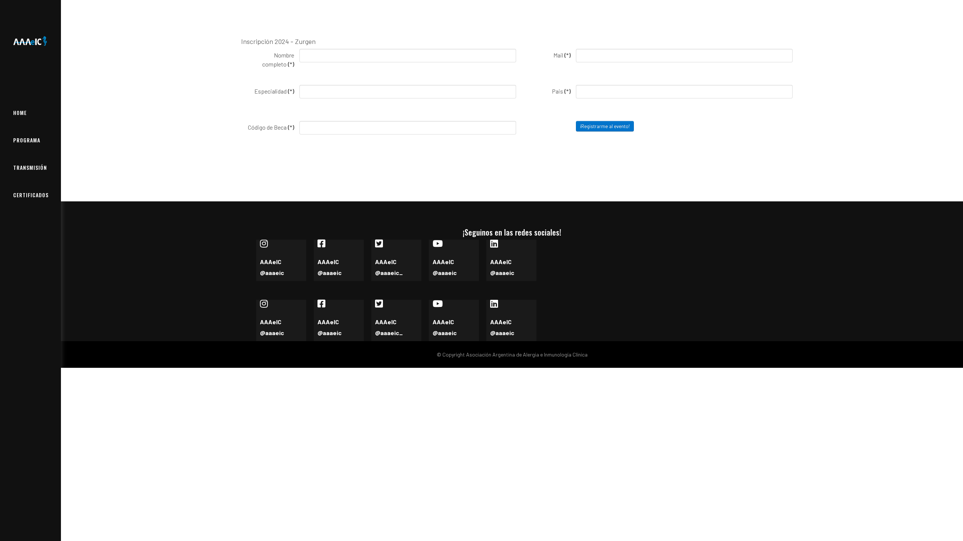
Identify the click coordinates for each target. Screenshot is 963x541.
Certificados (31, 195)
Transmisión (30, 167)
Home (20, 112)
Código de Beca (271, 127)
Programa (26, 140)
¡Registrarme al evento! (605, 126)
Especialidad (274, 91)
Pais (561, 91)
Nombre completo (278, 59)
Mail (562, 55)
